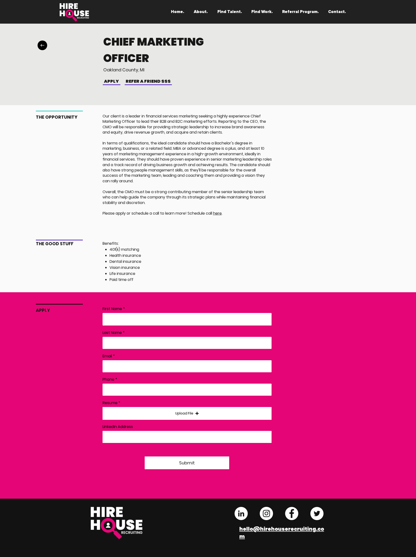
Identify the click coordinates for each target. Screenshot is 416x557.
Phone (108, 379)
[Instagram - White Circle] (266, 513)
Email (107, 356)
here (217, 213)
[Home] (42, 45)
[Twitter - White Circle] (317, 513)
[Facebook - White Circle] (291, 513)
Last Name (112, 333)
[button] (187, 413)
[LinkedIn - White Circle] (241, 513)
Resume (110, 403)
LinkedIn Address (118, 427)
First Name (112, 309)
